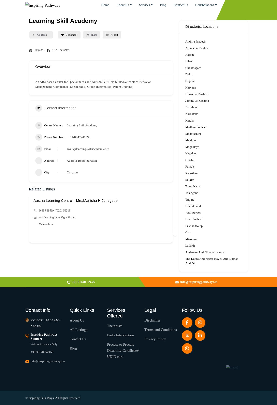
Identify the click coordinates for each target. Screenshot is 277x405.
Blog (163, 5)
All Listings (78, 330)
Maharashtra (46, 224)
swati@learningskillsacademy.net (88, 149)
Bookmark (71, 34)
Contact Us (181, 5)
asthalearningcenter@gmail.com (57, 217)
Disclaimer (152, 320)
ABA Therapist (60, 49)
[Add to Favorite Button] (167, 238)
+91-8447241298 (79, 137)
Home (105, 5)
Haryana (38, 49)
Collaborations (204, 5)
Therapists (114, 326)
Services (144, 5)
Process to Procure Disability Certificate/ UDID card (123, 350)
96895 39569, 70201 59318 (54, 210)
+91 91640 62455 (42, 352)
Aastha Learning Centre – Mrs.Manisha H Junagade (75, 201)
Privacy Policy (155, 339)
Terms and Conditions (160, 330)
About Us (122, 5)
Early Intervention (120, 335)
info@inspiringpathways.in (48, 361)
